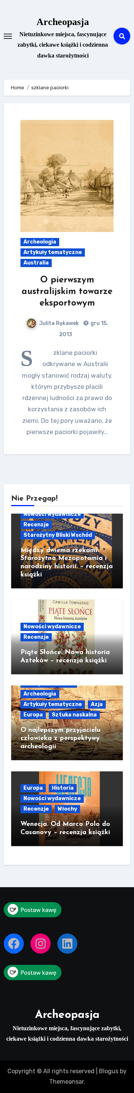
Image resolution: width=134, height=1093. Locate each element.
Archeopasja (62, 21)
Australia (36, 263)
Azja (97, 704)
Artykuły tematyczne (52, 252)
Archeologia (39, 242)
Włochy (67, 809)
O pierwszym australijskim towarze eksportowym (67, 292)
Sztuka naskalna (74, 715)
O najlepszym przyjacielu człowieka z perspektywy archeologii (60, 738)
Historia (63, 788)
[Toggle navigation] (8, 36)
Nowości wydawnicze (52, 514)
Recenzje (36, 524)
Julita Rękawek (59, 323)
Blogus (108, 1071)
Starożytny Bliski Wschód (57, 535)
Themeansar (66, 1081)
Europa (33, 715)
